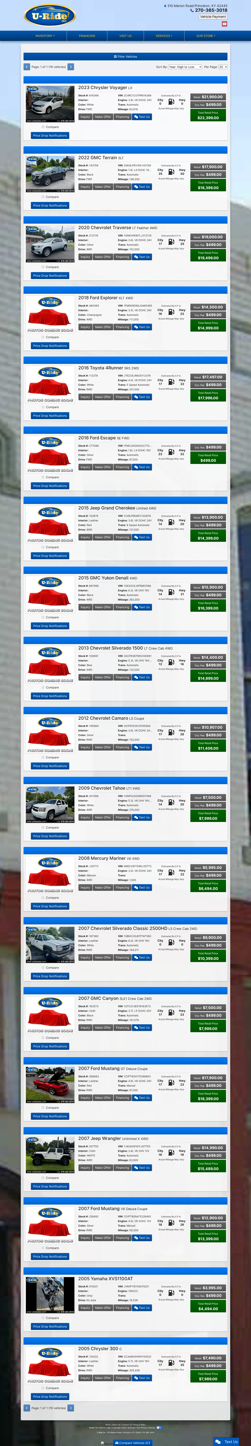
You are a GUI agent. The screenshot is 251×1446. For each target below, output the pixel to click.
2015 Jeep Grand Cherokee (117, 508)
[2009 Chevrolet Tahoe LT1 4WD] (50, 804)
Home (107, 1425)
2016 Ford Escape (103, 437)
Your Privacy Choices (146, 1428)
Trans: (122, 104)
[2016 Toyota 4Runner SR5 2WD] (50, 384)
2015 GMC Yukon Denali (107, 578)
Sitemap (131, 1428)
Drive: (82, 109)
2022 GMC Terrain (101, 157)
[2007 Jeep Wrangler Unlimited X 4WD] (50, 1155)
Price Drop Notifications (50, 135)
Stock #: (83, 95)
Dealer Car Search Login (100, 1428)
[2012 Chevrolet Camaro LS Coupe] (50, 734)
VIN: (120, 95)
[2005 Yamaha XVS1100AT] (50, 1295)
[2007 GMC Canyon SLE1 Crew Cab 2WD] (50, 1014)
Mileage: (123, 109)
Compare (52, 127)
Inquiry (85, 117)
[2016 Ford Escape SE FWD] (50, 454)
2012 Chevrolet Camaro (111, 718)
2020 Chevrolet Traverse (117, 227)
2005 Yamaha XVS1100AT (105, 1278)
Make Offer (103, 117)
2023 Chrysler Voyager (105, 87)
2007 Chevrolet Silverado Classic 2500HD (137, 928)
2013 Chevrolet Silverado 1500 (125, 648)
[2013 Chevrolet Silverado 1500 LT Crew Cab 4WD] (50, 664)
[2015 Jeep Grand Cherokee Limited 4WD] (50, 524)
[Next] (70, 66)
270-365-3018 (211, 10)
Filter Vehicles (127, 56)
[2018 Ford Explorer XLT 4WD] (50, 314)
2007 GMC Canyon (115, 998)
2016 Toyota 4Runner (108, 367)
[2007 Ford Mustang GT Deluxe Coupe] (50, 1085)
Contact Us (127, 1425)
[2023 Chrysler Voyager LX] (50, 104)
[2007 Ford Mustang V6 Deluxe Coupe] (50, 1225)
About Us (116, 1425)
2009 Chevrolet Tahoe (109, 788)
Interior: (83, 100)
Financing (122, 117)
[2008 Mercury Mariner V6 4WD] (50, 874)
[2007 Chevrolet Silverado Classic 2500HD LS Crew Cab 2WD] (50, 944)
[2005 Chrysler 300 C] (50, 1365)
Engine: (123, 100)
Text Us (144, 117)
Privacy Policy (139, 1425)
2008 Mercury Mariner (109, 858)
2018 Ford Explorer (105, 297)
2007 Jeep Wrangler (113, 1138)
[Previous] (27, 66)
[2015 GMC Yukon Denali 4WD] (50, 594)
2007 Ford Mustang (113, 1068)
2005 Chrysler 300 (100, 1348)
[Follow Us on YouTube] (224, 24)
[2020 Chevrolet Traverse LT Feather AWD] (50, 244)
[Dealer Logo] (50, 15)
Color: (82, 104)
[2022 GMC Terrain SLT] (50, 174)
